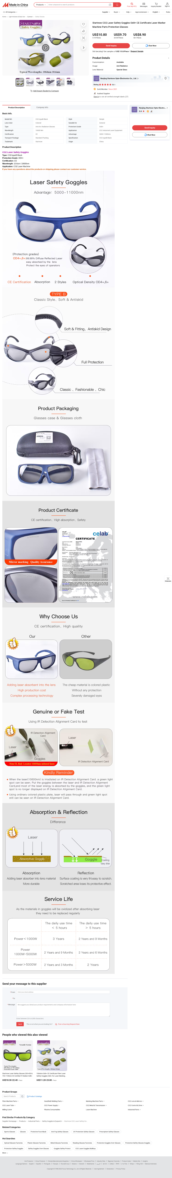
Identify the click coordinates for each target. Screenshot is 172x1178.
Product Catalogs (35, 1096)
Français (55, 1164)
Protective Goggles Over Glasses (108, 1143)
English (31, 1164)
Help (128, 12)
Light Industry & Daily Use (17, 17)
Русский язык (65, 1164)
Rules (168, 12)
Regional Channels (114, 1161)
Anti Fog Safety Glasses (59, 1132)
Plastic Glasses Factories (36, 1143)
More (4, 1153)
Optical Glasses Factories (13, 1143)
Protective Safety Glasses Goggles (137, 1143)
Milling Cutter (7, 1109)
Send (20, 1024)
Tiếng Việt (139, 1164)
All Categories (10, 12)
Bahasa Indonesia (151, 1164)
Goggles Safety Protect (62, 1148)
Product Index (126, 1161)
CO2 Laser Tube (8, 1105)
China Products (40, 1161)
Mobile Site (136, 1161)
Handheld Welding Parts (53, 1101)
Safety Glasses (39, 17)
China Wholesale (76, 1161)
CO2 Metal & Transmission (95, 1105)
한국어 (105, 1164)
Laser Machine (91, 1109)
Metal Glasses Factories (59, 1143)
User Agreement (99, 1169)
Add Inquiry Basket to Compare (46, 91)
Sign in (167, 6)
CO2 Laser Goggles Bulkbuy (85, 1148)
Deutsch (81, 1164)
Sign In (96, 96)
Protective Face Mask (38, 1132)
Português (47, 1164)
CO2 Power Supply (51, 1105)
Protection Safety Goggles (13, 1148)
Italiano (74, 1164)
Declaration (110, 1169)
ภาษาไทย (124, 1164)
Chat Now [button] (152, 46)
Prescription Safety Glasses (109, 1132)
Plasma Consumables (52, 1109)
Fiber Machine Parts (9, 1101)
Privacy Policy (120, 1169)
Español (38, 1164)
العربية (98, 1164)
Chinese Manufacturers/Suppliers (58, 1161)
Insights (145, 1161)
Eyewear (30, 17)
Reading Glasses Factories (82, 1143)
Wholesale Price (89, 1161)
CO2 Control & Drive (135, 1105)
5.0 (140, 111)
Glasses (23, 1132)
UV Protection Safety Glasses (83, 1132)
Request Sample (137, 51)
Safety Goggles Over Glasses (38, 1148)
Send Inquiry (111, 46)
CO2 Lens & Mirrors (135, 1101)
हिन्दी (117, 1164)
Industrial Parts (133, 1109)
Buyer (116, 12)
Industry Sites (101, 1161)
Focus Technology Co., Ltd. (70, 1169)
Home (4, 17)
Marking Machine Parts (94, 1101)
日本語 (112, 1164)
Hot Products (28, 1161)
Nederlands (90, 1164)
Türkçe (132, 1164)
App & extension (141, 12)
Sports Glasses (9, 1132)
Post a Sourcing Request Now (67, 1024)
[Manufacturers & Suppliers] (15, 4)
